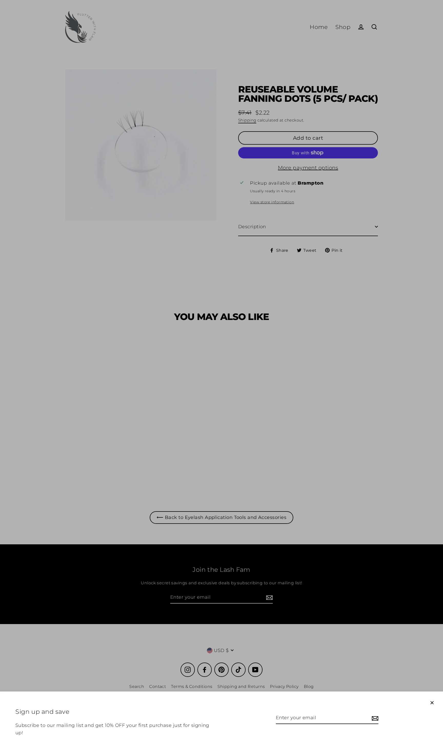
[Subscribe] (374, 718)
